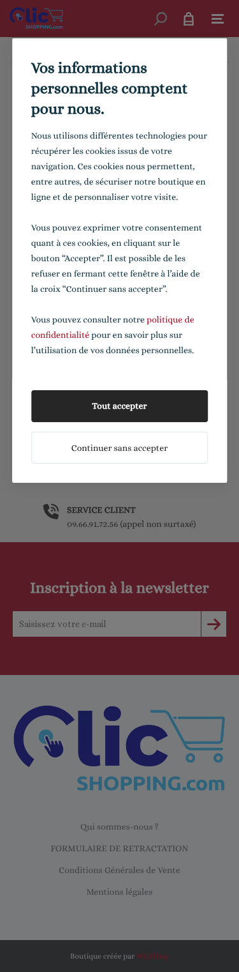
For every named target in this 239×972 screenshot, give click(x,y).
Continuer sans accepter (119, 448)
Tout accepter (119, 406)
